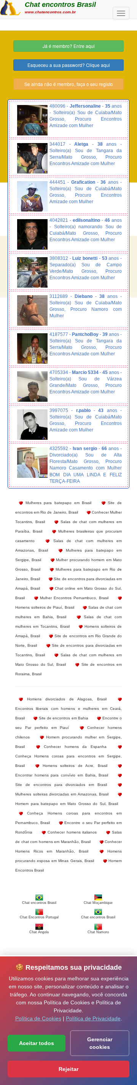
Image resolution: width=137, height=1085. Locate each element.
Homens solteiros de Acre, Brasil (73, 766)
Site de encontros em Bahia (62, 718)
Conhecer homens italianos (71, 832)
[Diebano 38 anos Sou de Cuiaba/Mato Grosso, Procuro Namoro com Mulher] (32, 310)
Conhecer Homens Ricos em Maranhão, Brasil (68, 846)
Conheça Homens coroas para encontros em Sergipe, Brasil (68, 761)
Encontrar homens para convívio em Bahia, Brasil (61, 775)
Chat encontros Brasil (60, 4)
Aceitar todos (36, 1043)
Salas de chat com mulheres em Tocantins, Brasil (68, 621)
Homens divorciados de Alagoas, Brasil (65, 699)
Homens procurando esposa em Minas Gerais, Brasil (68, 856)
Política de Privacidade (93, 1018)
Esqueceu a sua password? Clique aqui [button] (68, 65)
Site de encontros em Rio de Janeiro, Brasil (68, 507)
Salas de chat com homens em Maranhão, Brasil (68, 837)
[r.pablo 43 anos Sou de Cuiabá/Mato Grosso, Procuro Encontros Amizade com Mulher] (32, 424)
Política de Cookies (38, 1018)
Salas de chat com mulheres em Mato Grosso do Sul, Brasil (68, 660)
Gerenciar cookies (99, 1043)
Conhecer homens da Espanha (73, 747)
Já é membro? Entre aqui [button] (69, 46)
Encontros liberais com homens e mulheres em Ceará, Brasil (68, 713)
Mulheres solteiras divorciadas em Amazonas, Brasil (61, 794)
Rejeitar (68, 1069)
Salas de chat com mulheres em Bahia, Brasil (68, 612)
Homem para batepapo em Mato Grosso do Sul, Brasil (66, 804)
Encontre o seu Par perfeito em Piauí (68, 723)
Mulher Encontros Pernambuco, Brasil (73, 598)
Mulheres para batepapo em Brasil (57, 503)
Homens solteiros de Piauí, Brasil (44, 607)
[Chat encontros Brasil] (10, 7)
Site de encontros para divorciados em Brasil (61, 785)
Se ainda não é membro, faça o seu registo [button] (68, 84)
